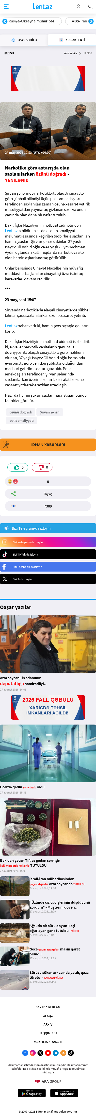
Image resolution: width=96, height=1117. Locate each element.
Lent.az (11, 230)
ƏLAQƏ (48, 1016)
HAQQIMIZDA (48, 1033)
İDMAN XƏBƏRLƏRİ (48, 445)
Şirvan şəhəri (50, 412)
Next (91, 22)
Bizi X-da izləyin (22, 579)
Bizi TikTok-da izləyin (25, 554)
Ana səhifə (70, 53)
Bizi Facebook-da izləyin (27, 567)
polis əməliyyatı (22, 420)
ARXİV (48, 1024)
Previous (5, 22)
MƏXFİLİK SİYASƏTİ (48, 1041)
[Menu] (6, 6)
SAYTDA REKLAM (48, 1007)
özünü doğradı (21, 412)
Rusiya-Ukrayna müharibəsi (31, 21)
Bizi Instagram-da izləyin (28, 542)
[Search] (90, 6)
